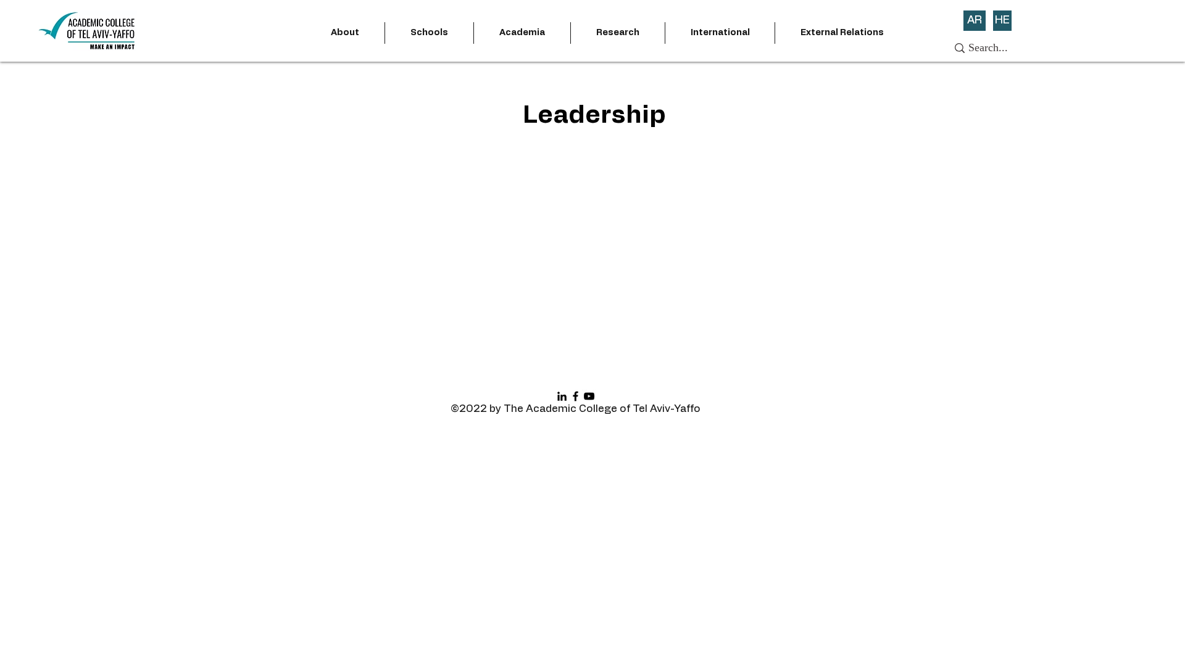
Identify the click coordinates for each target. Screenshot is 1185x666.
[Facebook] (575, 396)
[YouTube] (589, 396)
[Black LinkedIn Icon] (561, 396)
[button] (345, 33)
